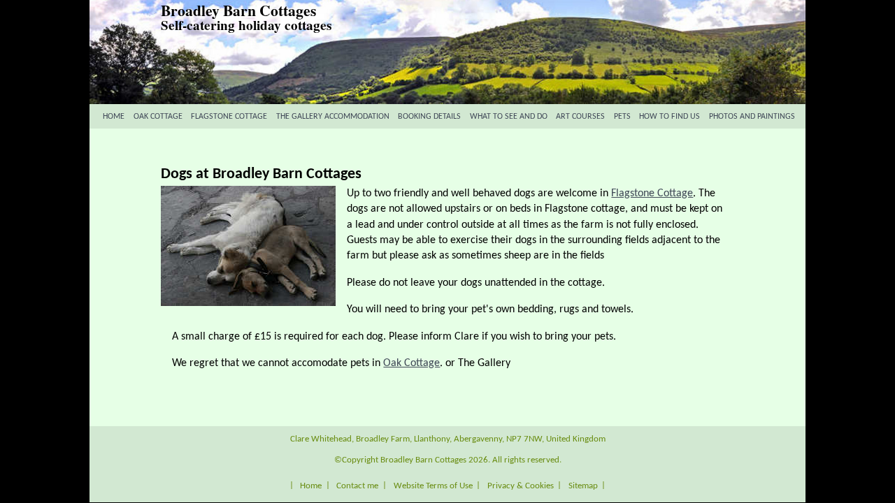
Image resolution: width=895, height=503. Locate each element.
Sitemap (583, 485)
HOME (113, 116)
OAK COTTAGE (158, 116)
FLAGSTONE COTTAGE (229, 116)
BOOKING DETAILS (429, 116)
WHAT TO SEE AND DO (508, 116)
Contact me (357, 485)
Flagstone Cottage (652, 193)
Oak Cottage (411, 363)
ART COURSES (580, 116)
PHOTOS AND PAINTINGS (752, 116)
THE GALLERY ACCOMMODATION (332, 116)
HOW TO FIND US (669, 116)
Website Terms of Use (433, 485)
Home (311, 485)
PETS (622, 116)
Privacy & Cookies (520, 485)
